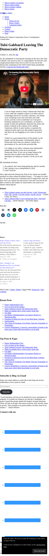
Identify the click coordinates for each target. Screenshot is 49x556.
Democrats (35, 290)
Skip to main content (12, 5)
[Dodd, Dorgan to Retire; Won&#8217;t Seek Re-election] (11, 250)
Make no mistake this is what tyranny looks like (22, 311)
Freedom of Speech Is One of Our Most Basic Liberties (24, 319)
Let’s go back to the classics (14, 307)
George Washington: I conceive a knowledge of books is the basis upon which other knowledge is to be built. (26, 328)
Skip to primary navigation (14, 3)
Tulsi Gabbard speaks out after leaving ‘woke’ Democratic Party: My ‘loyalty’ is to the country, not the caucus (25, 193)
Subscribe (6, 392)
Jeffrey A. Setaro (6, 13)
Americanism (9, 321)
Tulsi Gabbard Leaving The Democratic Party (21, 309)
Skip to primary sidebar (13, 7)
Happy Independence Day (14, 305)
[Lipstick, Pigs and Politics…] (35, 249)
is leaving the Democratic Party (17, 67)
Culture (12, 290)
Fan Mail (8, 313)
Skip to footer (9, 9)
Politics (18, 290)
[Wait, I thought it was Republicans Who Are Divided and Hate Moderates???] (11, 273)
